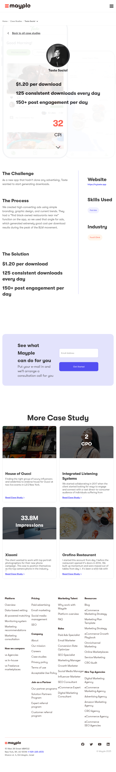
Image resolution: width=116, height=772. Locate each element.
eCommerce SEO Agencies (93, 723)
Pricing (35, 598)
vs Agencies (11, 654)
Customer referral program (41, 714)
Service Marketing (95, 657)
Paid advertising (40, 604)
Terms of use (38, 667)
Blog (87, 604)
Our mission (38, 645)
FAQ (60, 619)
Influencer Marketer (69, 676)
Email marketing (40, 610)
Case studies (39, 656)
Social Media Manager (71, 671)
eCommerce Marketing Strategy (96, 612)
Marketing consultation (12, 637)
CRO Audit (91, 662)
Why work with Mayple (67, 606)
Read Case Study (14, 497)
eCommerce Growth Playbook (97, 635)
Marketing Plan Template (93, 621)
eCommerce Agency (96, 716)
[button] (111, 6)
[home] (18, 6)
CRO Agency (92, 710)
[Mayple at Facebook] (83, 744)
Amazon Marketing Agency (95, 703)
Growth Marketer (68, 665)
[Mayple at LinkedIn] (108, 744)
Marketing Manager (69, 660)
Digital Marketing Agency (94, 680)
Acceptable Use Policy (44, 672)
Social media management (39, 617)
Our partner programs (44, 688)
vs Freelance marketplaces (13, 667)
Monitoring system (16, 621)
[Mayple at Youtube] (100, 744)
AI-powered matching (17, 615)
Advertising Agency (96, 696)
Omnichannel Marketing (92, 644)
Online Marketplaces (96, 651)
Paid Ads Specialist (69, 634)
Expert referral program (39, 705)
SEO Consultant (67, 682)
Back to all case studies (26, 33)
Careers (36, 651)
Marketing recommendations (15, 628)
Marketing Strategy (96, 628)
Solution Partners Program (41, 696)
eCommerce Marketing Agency (95, 689)
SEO (34, 624)
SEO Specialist (66, 654)
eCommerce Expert (69, 687)
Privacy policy (39, 662)
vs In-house (11, 660)
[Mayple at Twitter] (91, 744)
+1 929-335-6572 (35, 752)
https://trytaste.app (97, 184)
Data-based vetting (16, 610)
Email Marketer (66, 640)
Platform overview (68, 613)
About (34, 640)
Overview (10, 604)
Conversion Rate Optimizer (67, 647)
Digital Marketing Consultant (68, 694)
